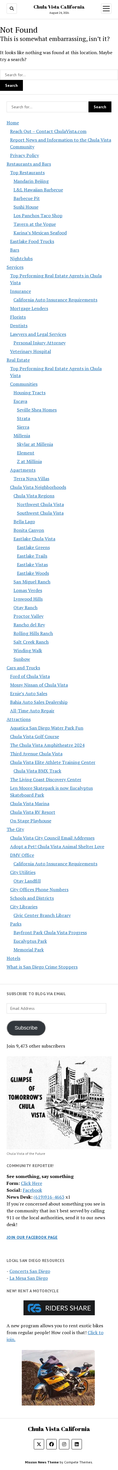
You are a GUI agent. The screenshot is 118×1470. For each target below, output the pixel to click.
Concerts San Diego (29, 1271)
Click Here (31, 1183)
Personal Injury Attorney (39, 343)
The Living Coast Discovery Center (45, 779)
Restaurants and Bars (29, 164)
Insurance (20, 291)
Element (25, 453)
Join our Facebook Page (32, 1237)
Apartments (23, 470)
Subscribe (26, 1028)
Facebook (32, 1190)
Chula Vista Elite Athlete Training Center (52, 762)
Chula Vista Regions (33, 496)
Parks (15, 924)
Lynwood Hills (28, 599)
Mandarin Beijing (31, 181)
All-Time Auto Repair (32, 710)
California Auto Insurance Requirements (55, 300)
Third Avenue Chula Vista (36, 753)
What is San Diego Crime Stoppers (42, 967)
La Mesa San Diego (28, 1278)
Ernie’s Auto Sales (28, 693)
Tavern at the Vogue (34, 224)
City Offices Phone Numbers (39, 889)
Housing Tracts (29, 392)
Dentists (18, 325)
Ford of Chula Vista (30, 676)
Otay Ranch (25, 607)
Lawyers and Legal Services (38, 334)
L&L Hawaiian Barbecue (38, 190)
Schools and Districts (32, 898)
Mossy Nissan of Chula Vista (39, 685)
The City (15, 829)
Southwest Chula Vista (40, 513)
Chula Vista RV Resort (32, 812)
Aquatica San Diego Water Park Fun (46, 728)
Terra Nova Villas (31, 478)
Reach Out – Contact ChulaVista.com (48, 131)
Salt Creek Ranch (31, 642)
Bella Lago (24, 521)
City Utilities (23, 872)
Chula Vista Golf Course (34, 736)
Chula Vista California (59, 7)
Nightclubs (21, 258)
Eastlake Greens (33, 547)
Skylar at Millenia (35, 444)
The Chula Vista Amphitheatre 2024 (47, 745)
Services (15, 267)
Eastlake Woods (33, 573)
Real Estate (18, 360)
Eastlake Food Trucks (32, 241)
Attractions (19, 719)
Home (13, 122)
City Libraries (24, 906)
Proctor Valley (28, 616)
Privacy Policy (24, 155)
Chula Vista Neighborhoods (38, 487)
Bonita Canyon (28, 530)
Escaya (20, 401)
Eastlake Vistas (32, 564)
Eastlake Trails (32, 556)
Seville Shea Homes (37, 410)
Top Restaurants (27, 172)
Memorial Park (28, 949)
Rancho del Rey (29, 625)
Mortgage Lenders (29, 308)
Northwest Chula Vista (40, 504)
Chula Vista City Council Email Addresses (52, 838)
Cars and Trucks (23, 668)
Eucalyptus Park (30, 941)
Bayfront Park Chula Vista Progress (50, 932)
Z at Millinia (29, 461)
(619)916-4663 (49, 1197)
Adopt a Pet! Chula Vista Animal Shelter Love (57, 846)
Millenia (21, 435)
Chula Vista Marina (29, 803)
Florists (18, 317)
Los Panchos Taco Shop (37, 215)
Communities (24, 384)
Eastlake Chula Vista (34, 539)
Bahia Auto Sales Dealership (39, 702)
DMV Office (22, 855)
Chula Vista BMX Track (37, 771)
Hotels (13, 958)
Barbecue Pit (26, 198)
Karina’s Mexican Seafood (40, 233)
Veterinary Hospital (30, 351)
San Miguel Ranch (31, 582)
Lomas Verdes (27, 590)
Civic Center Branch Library (42, 915)
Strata (23, 418)
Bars (14, 250)
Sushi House (25, 207)
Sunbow (21, 659)
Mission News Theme (42, 1462)
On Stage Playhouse (30, 821)
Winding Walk (27, 650)
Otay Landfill (27, 881)
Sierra (23, 427)
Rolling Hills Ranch (33, 633)
